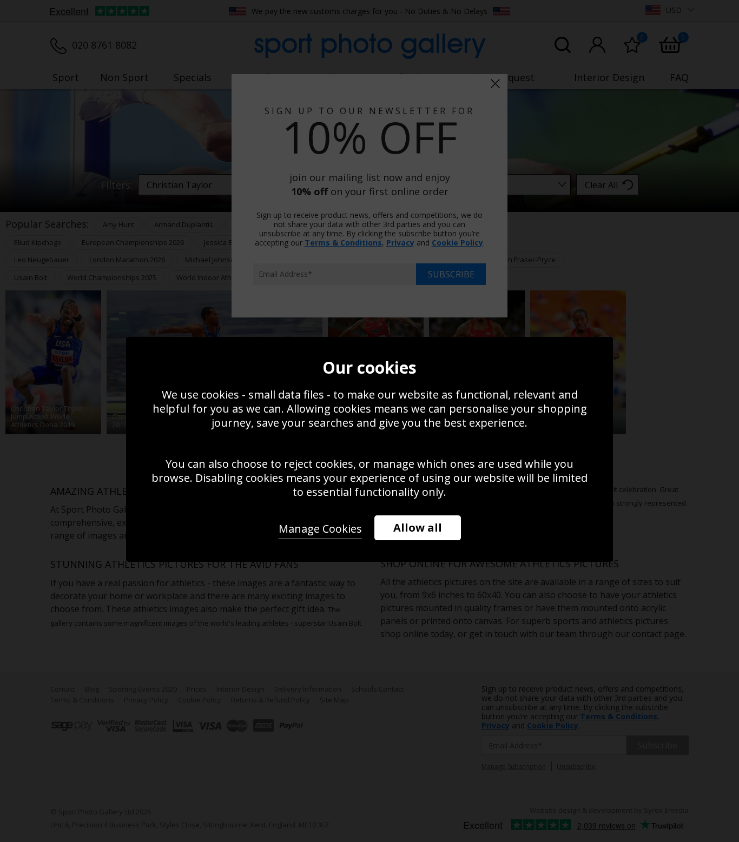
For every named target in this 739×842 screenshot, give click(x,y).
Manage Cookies (320, 528)
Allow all (417, 527)
